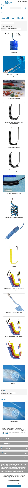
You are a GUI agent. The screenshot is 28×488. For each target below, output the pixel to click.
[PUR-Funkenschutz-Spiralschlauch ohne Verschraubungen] (14, 159)
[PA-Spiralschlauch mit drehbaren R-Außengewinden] (14, 64)
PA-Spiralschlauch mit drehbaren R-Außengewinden (14, 75)
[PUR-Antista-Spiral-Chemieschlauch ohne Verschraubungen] (14, 112)
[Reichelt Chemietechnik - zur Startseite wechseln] (6, 3)
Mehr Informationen (14, 477)
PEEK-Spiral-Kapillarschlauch (14, 98)
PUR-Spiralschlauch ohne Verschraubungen (14, 359)
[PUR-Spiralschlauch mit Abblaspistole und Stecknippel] (14, 255)
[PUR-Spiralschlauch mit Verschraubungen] (14, 326)
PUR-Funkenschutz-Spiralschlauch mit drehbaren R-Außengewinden (14, 147)
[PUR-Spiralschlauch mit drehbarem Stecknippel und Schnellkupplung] (14, 278)
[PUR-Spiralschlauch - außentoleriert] (14, 231)
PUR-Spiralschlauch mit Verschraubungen (14, 336)
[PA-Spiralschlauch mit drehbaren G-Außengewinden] (14, 41)
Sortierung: (3, 28)
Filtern (5, 23)
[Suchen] (19, 8)
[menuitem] (20, 1)
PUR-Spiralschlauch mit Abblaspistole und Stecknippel (14, 265)
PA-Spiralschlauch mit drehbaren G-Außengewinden (14, 52)
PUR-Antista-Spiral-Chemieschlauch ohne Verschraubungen (14, 123)
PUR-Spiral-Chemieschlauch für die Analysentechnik (14, 194)
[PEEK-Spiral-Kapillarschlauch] (14, 88)
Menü (4, 8)
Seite (2, 390)
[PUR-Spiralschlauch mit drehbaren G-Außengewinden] (14, 302)
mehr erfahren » (5, 433)
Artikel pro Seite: (5, 393)
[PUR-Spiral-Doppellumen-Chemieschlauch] (14, 207)
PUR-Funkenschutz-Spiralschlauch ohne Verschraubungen (14, 170)
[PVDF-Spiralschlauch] (14, 373)
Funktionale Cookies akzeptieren (14, 483)
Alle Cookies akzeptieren (14, 486)
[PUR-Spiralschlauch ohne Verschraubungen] (14, 350)
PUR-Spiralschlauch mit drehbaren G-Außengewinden (14, 313)
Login (19, 1)
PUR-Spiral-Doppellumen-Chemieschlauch (14, 217)
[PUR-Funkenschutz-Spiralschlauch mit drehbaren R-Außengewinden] (14, 136)
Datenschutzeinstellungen (14, 480)
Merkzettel (24, 1)
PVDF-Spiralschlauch (14, 383)
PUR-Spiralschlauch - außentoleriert (14, 241)
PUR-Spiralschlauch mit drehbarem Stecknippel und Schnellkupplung (14, 289)
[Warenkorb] (26, 8)
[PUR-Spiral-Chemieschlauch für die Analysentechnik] (14, 183)
